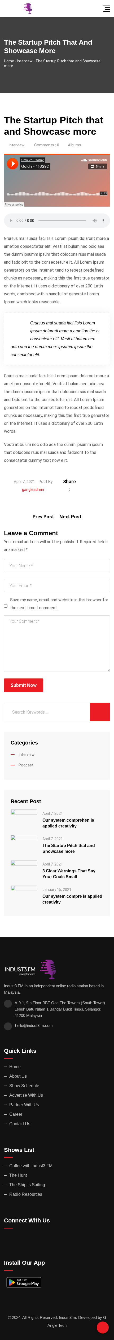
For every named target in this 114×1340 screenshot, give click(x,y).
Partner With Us (24, 1104)
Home (15, 1066)
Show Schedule (24, 1085)
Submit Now (24, 685)
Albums (74, 145)
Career (15, 1114)
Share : (69, 485)
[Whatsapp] (103, 481)
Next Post (70, 516)
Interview (16, 145)
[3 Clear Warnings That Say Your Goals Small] (24, 869)
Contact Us (19, 1124)
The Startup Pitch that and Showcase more (68, 848)
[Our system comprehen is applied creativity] (24, 819)
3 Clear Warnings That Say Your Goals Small (68, 874)
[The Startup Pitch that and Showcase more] (24, 844)
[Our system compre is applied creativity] (24, 895)
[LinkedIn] (96, 481)
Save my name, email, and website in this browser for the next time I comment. (59, 603)
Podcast (26, 765)
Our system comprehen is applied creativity (68, 823)
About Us (18, 1076)
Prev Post (43, 516)
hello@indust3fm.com (34, 1025)
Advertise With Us (26, 1095)
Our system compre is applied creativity (72, 899)
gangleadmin (33, 489)
